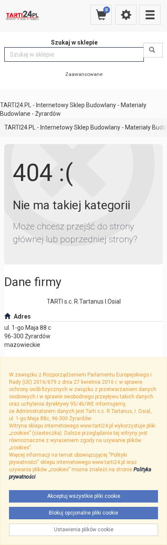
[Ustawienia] (126, 15)
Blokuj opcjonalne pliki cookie (83, 513)
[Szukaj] (153, 50)
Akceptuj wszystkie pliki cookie (83, 496)
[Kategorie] (150, 15)
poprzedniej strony (96, 239)
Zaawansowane (83, 74)
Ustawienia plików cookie (83, 530)
